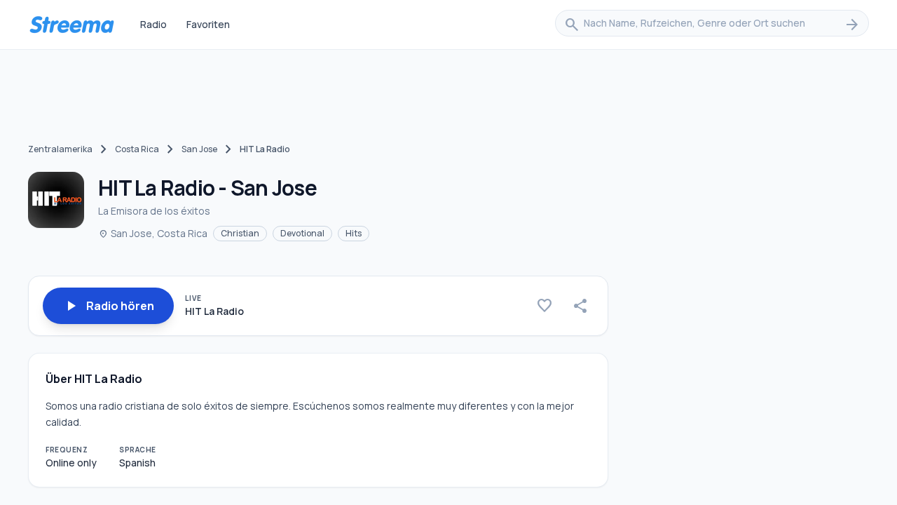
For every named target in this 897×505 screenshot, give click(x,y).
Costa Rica (137, 149)
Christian (240, 233)
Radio (153, 24)
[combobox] (712, 24)
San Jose (199, 149)
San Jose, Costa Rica (152, 233)
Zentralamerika (60, 149)
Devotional (302, 233)
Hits (353, 233)
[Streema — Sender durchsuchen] (71, 24)
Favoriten (208, 24)
